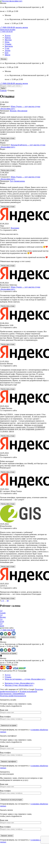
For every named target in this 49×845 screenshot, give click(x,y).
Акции (7, 50)
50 (8, 601)
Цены (7, 42)
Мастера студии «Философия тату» (19, 685)
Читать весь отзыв (7, 138)
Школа (7, 55)
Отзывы (8, 44)
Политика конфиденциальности (13, 696)
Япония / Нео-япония (18, 111)
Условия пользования (28, 691)
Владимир (15, 228)
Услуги (7, 35)
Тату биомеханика (17, 181)
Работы (8, 38)
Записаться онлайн (7, 30)
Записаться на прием (8, 653)
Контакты (9, 46)
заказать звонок (21, 27)
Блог (7, 53)
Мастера (8, 40)
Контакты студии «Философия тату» (19, 683)
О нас (7, 48)
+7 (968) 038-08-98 (7, 27)
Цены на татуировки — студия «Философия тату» (25, 679)
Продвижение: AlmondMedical (12, 694)
